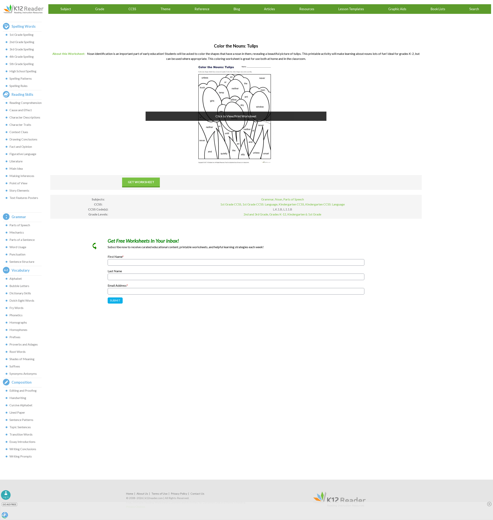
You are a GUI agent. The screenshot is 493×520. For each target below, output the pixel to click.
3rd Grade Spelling (21, 49)
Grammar (267, 199)
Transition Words (21, 434)
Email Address (118, 285)
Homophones (18, 329)
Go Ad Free (9, 504)
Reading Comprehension (25, 102)
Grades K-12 (277, 214)
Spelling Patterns (20, 78)
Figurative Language (22, 154)
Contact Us (197, 493)
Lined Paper (17, 412)
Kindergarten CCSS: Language (325, 204)
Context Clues (18, 132)
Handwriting (17, 398)
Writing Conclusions (22, 449)
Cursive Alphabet (20, 405)
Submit (115, 300)
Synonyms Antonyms (23, 373)
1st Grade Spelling (21, 34)
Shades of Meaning (21, 359)
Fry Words (16, 308)
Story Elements (19, 190)
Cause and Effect (20, 110)
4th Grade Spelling (21, 56)
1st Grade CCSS (230, 204)
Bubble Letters (19, 286)
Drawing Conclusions (23, 139)
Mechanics (16, 232)
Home (129, 493)
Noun (278, 199)
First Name (116, 256)
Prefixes (14, 337)
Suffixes (14, 366)
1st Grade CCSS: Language (260, 204)
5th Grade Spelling (21, 64)
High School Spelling (22, 71)
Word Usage (17, 247)
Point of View (18, 183)
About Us (142, 493)
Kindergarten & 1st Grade (304, 214)
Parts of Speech (19, 225)
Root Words (17, 351)
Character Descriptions (24, 117)
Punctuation (17, 254)
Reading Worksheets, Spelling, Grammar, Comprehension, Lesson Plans (25, 9)
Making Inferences (21, 176)
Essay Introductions (22, 441)
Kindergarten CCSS (291, 204)
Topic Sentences (20, 427)
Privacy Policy (179, 493)
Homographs (18, 322)
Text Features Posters (23, 197)
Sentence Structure (21, 261)
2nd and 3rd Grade (256, 214)
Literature (16, 161)
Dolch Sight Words (21, 300)
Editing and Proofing (23, 390)
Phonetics (16, 315)
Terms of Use (159, 493)
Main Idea (16, 168)
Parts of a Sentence (22, 239)
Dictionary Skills (20, 293)
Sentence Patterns (21, 420)
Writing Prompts (20, 456)
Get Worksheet (141, 182)
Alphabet (15, 278)
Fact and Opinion (20, 146)
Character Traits (20, 124)
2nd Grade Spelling (21, 42)
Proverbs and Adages (23, 344)
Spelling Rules (18, 86)
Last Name (115, 271)
